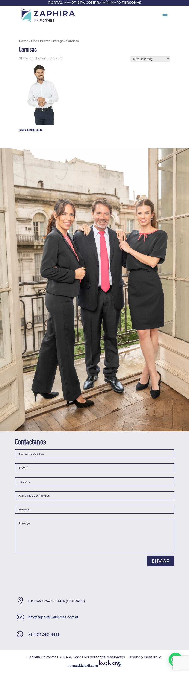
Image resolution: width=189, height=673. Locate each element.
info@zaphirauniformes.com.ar (52, 617)
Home (23, 41)
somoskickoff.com (83, 666)
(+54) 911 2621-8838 (43, 634)
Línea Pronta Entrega (47, 41)
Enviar (161, 561)
